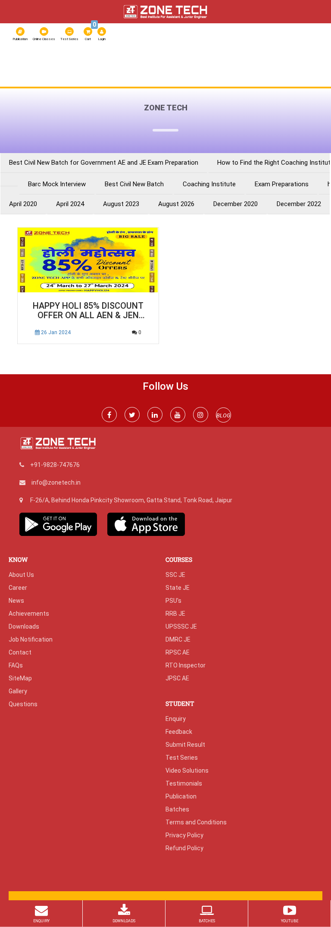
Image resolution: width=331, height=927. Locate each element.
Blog (22, 79)
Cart (89, 33)
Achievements (29, 613)
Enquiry (176, 718)
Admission (54, 79)
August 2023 (121, 204)
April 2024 (70, 204)
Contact (20, 652)
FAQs (16, 665)
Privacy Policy (184, 835)
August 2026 (176, 204)
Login (102, 39)
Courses (169, 64)
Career (18, 587)
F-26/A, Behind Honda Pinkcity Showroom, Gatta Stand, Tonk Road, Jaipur (131, 500)
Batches (177, 809)
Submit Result (185, 744)
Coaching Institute (209, 184)
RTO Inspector (186, 665)
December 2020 (235, 204)
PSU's (173, 600)
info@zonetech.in (56, 482)
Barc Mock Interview (57, 184)
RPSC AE (290, 64)
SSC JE (232, 64)
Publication (20, 39)
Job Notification (31, 639)
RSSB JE (202, 64)
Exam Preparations (282, 184)
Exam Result (115, 79)
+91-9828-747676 (55, 464)
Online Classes (44, 39)
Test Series (69, 39)
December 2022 (299, 204)
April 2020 (23, 204)
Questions (23, 704)
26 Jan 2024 (55, 332)
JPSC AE (177, 678)
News (16, 600)
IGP (83, 79)
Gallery (18, 691)
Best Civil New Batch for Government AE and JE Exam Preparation (103, 163)
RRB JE (260, 64)
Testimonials (184, 783)
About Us (29, 64)
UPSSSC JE (181, 626)
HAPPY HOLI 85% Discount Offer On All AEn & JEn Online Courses (88, 311)
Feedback (179, 731)
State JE (178, 587)
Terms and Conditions (196, 822)
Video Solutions (187, 770)
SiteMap (20, 678)
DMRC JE (178, 639)
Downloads (24, 626)
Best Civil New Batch (134, 184)
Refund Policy (184, 848)
